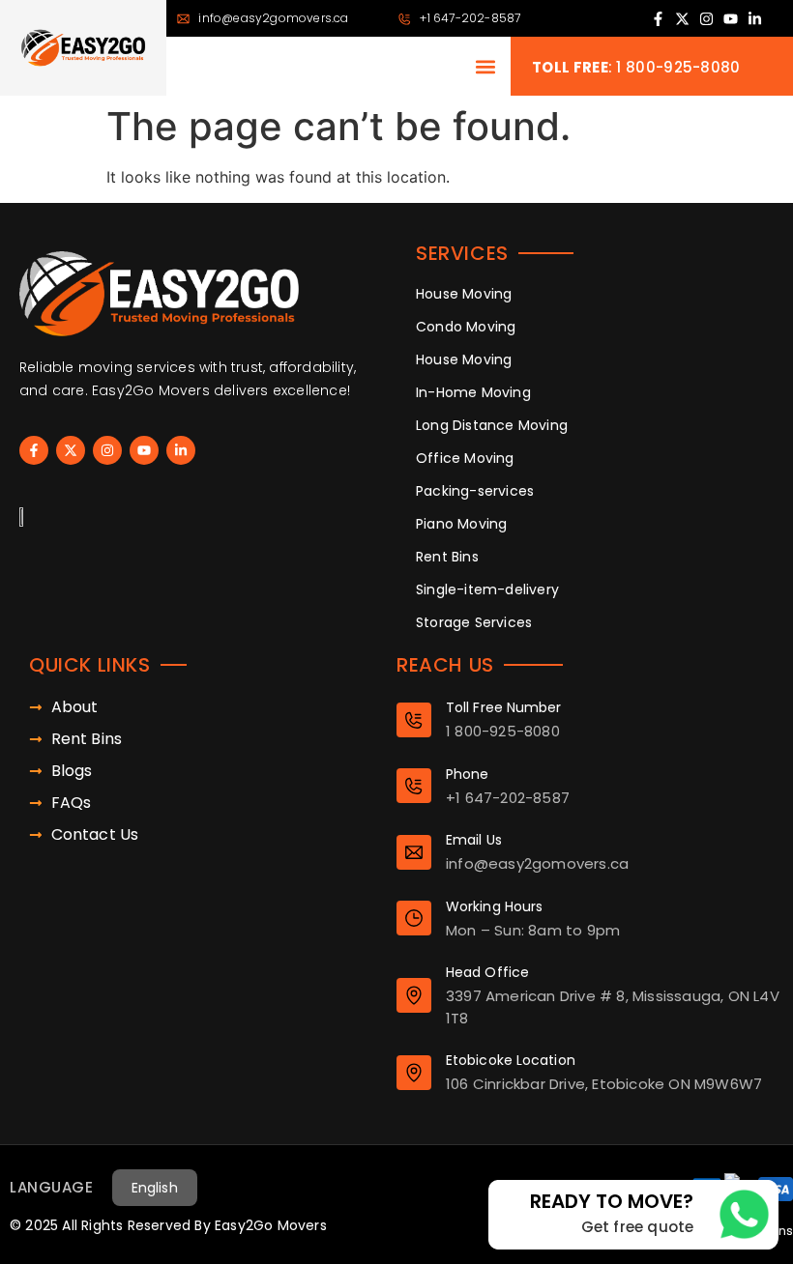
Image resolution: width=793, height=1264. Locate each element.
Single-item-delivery (487, 589)
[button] (485, 66)
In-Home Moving (473, 392)
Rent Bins (447, 556)
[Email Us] (413, 852)
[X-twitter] (682, 19)
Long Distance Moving (492, 425)
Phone (467, 774)
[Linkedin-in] (755, 19)
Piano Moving (461, 523)
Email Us (474, 839)
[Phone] (413, 785)
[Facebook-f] (658, 19)
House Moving (464, 293)
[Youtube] (730, 19)
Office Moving (465, 458)
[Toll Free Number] (413, 720)
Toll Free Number (504, 707)
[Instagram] (706, 19)
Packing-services (475, 491)
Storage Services (474, 622)
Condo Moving (465, 326)
